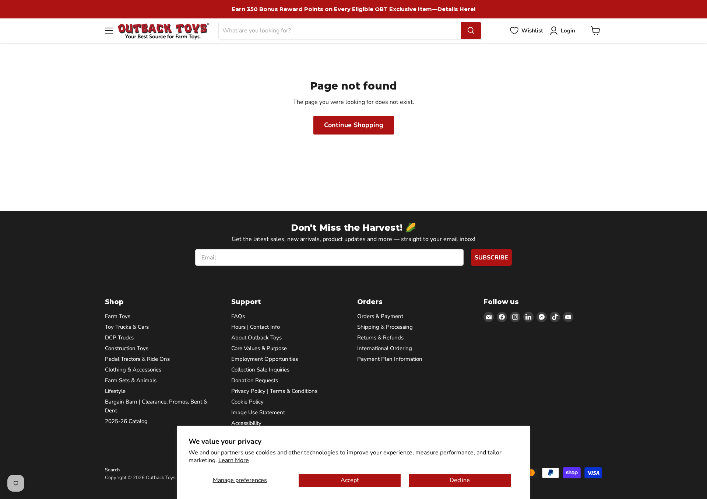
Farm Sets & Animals (130, 380)
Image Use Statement (258, 412)
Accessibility (246, 423)
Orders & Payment (380, 316)
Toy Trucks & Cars (127, 327)
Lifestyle (115, 391)
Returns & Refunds (380, 337)
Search (112, 470)
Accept (350, 480)
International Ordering (384, 348)
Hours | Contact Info (255, 327)
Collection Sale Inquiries (260, 369)
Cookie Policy (247, 401)
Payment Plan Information (389, 359)
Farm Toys (117, 316)
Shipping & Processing (385, 327)
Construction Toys (126, 348)
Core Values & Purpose (259, 348)
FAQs (238, 316)
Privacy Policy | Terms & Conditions (274, 391)
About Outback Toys (256, 337)
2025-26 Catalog (126, 421)
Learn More (233, 460)
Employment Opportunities (264, 359)
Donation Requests (254, 380)
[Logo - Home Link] (164, 30)
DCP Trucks (119, 337)
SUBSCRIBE (491, 258)
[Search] (471, 30)
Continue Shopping (353, 125)
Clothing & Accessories (133, 369)
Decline (460, 480)
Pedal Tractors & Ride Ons (137, 359)
